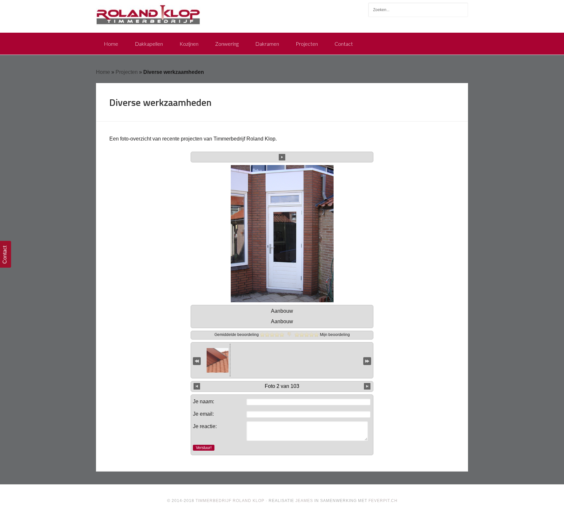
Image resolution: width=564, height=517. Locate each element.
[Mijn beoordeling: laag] (301, 334)
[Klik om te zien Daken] (316, 360)
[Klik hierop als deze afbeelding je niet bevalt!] (289, 334)
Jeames (304, 500)
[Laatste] (367, 360)
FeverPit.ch (383, 500)
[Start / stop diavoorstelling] (282, 156)
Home (103, 72)
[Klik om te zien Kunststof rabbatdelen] (213, 360)
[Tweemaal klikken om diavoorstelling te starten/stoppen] (282, 360)
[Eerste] (197, 360)
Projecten (127, 72)
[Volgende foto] (367, 386)
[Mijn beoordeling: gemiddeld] (306, 334)
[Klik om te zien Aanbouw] (248, 360)
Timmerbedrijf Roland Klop (148, 13)
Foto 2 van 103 (282, 386)
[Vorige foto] (197, 386)
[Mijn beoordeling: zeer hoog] (316, 334)
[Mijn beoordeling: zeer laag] (296, 334)
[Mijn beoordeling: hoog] (311, 334)
